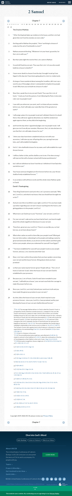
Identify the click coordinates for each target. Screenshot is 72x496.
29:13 (35, 403)
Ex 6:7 (23, 403)
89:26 (24, 379)
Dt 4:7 (21, 399)
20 (55, 24)
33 (48, 388)
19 (52, 24)
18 (49, 24)
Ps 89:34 (52, 335)
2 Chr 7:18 (42, 373)
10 (26, 24)
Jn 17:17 (27, 407)
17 (47, 24)
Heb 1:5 (19, 331)
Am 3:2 (59, 341)
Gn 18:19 (48, 341)
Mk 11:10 (39, 388)
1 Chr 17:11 (49, 382)
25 (19, 403)
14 (38, 24)
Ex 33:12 (54, 341)
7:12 (16, 373)
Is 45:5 (27, 395)
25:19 (25, 347)
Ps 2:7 (53, 325)
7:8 (16, 309)
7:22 (16, 395)
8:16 (25, 358)
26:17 (31, 403)
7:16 (16, 335)
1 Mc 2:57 (33, 388)
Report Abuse (51, 2)
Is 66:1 (42, 358)
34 (19, 384)
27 (28, 343)
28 (37, 382)
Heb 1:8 (52, 388)
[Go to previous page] (9, 21)
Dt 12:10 (20, 347)
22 (61, 24)
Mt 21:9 (52, 329)
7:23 (16, 399)
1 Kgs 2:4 (47, 339)
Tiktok (64, 479)
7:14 (16, 379)
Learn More (50, 454)
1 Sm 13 (30, 323)
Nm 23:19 (21, 407)
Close (35, 487)
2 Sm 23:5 (21, 369)
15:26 (34, 382)
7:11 (16, 369)
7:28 (16, 407)
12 (32, 24)
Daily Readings (21, 440)
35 (56, 335)
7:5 (16, 358)
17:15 (26, 362)
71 (38, 362)
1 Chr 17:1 (23, 343)
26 (51, 373)
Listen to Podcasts (34, 440)
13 (35, 24)
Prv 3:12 (29, 379)
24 (11, 27)
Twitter (43, 479)
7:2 (16, 350)
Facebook (47, 479)
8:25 (55, 339)
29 (19, 343)
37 (58, 373)
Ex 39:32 (20, 350)
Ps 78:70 (34, 362)
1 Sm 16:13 (21, 362)
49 (51, 358)
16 (44, 24)
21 (58, 24)
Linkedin (55, 479)
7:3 (16, 354)
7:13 (16, 333)
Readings (62, 2)
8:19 (29, 373)
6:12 (52, 339)
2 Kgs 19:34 (41, 382)
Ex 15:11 (21, 395)
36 (55, 373)
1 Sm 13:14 (28, 382)
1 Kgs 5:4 (31, 347)
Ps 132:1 (20, 354)
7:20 (16, 341)
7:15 (16, 382)
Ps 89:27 (20, 365)
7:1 (16, 343)
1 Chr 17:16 (22, 392)
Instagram (60, 479)
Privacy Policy (48, 416)
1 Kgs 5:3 (21, 358)
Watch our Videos (48, 440)
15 (41, 24)
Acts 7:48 (47, 358)
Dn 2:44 (27, 388)
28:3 (37, 358)
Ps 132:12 (38, 337)
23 (8, 27)
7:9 (16, 365)
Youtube (51, 479)
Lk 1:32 (45, 388)
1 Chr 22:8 (33, 358)
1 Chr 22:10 (34, 373)
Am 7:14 (41, 362)
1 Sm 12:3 (36, 329)
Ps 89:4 (47, 373)
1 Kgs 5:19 (24, 373)
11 (29, 24)
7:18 (17, 392)
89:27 (57, 325)
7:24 (16, 403)
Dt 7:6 (27, 403)
